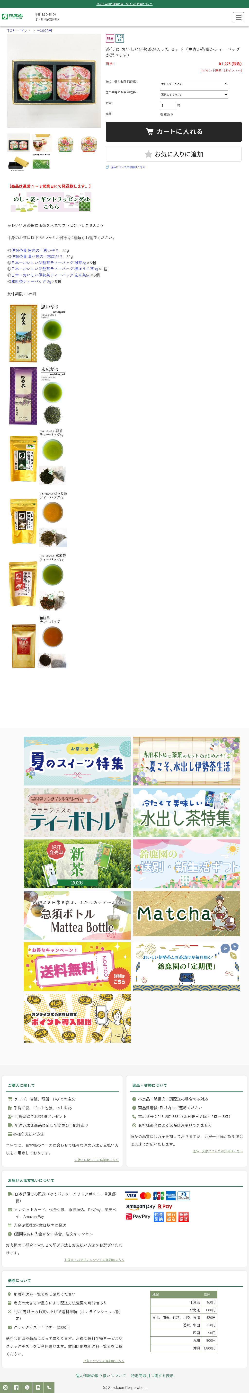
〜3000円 (44, 30)
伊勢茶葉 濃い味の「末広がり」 (39, 256)
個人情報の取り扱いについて (100, 1375)
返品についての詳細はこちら (128, 167)
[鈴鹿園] (12, 21)
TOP (11, 30)
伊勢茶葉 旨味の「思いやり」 (37, 250)
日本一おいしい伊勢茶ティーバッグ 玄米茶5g (50, 275)
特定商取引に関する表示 (152, 1375)
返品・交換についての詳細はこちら (218, 1151)
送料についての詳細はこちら (103, 1360)
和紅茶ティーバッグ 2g (31, 281)
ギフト (25, 30)
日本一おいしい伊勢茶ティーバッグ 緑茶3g (48, 262)
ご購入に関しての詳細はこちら (96, 1159)
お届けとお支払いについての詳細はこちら (94, 1259)
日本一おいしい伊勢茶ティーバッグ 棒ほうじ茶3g (54, 269)
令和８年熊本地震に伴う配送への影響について (125, 4)
